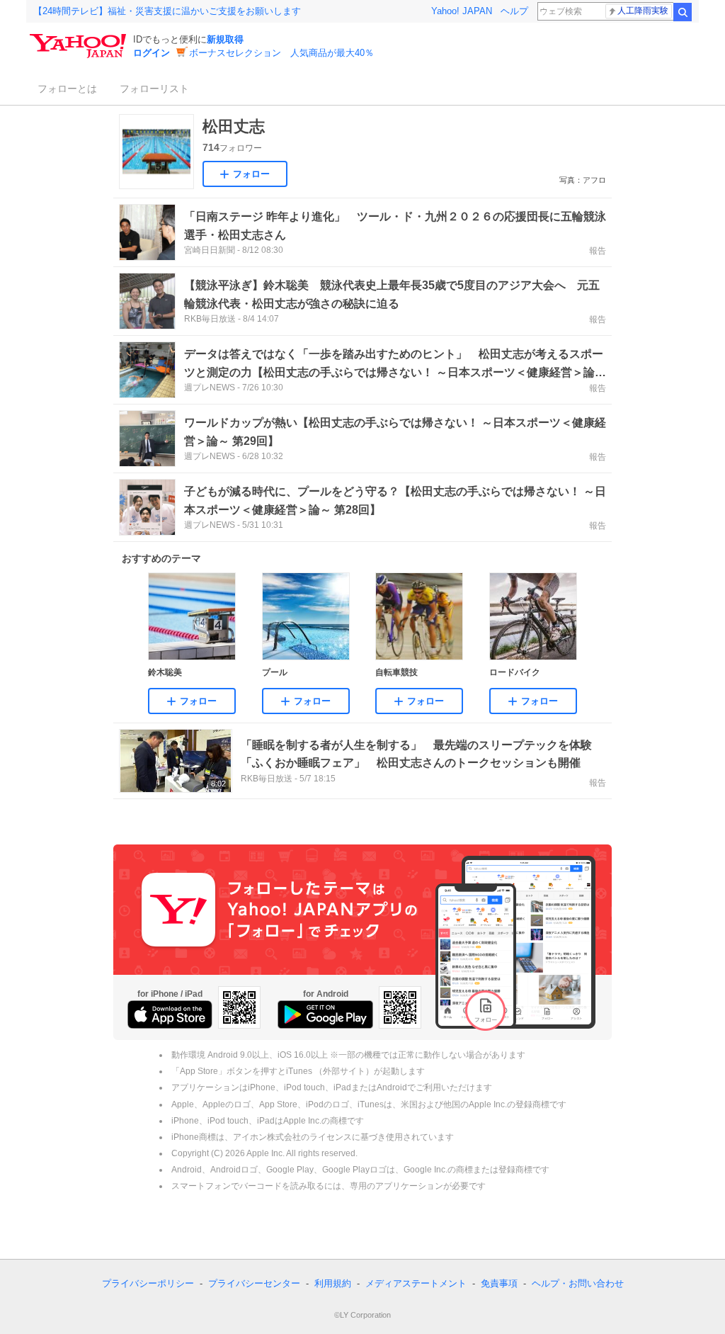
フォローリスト (154, 88)
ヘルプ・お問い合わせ (578, 1283)
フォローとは (67, 88)
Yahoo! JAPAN (461, 11)
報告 (597, 251)
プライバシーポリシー (148, 1283)
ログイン (151, 52)
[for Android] (325, 1014)
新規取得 (225, 39)
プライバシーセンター (254, 1283)
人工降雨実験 (642, 11)
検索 (682, 12)
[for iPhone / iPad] (169, 1014)
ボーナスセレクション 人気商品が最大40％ (281, 52)
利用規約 (332, 1283)
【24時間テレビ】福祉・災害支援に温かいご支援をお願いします (167, 11)
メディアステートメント (416, 1283)
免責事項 (499, 1283)
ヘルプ (514, 11)
